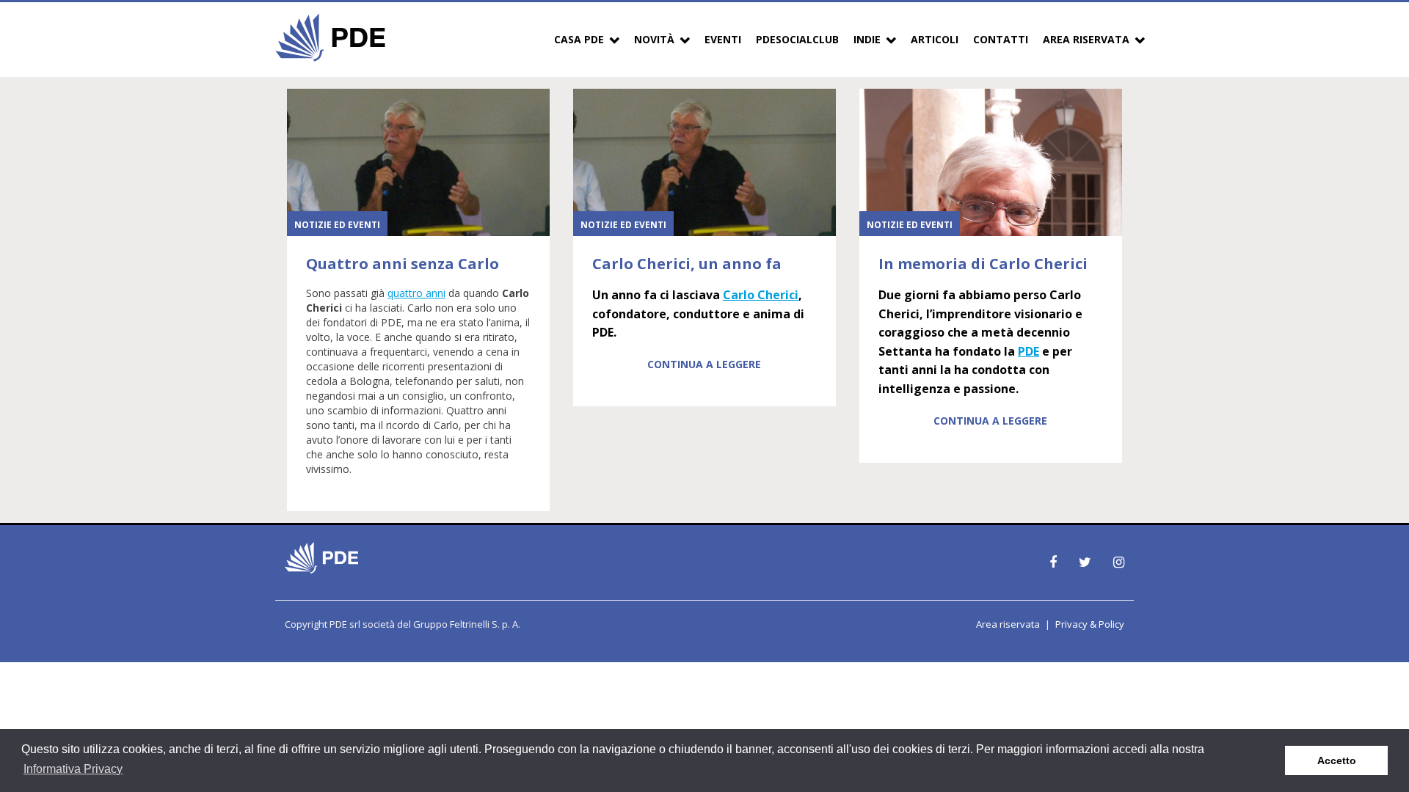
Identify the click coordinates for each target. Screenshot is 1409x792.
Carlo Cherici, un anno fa (687, 264)
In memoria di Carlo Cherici (983, 264)
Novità (654, 39)
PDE (1028, 351)
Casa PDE (579, 39)
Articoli (934, 39)
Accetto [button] (1336, 760)
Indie (867, 39)
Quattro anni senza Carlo (402, 264)
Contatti (1000, 39)
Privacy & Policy (1089, 624)
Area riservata (1008, 624)
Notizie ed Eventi (337, 225)
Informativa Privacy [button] (73, 769)
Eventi (722, 39)
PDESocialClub (797, 39)
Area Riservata (1086, 39)
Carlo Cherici (760, 295)
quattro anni (416, 293)
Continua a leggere (704, 364)
